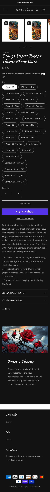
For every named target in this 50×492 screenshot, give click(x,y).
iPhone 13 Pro (11, 118)
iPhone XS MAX (12, 156)
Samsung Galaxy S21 (14, 181)
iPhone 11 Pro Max (13, 144)
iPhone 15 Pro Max (34, 93)
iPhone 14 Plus (12, 106)
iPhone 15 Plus (12, 93)
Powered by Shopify (33, 487)
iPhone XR (10, 150)
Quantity (5, 188)
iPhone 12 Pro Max (34, 131)
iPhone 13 (9, 112)
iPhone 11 (9, 137)
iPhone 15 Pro (28, 87)
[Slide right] (31, 47)
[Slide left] (19, 47)
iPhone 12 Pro (11, 131)
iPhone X (33, 144)
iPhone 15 (9, 87)
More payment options (25, 218)
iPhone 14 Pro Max (34, 106)
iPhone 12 (9, 125)
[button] (5, 10)
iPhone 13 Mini (28, 112)
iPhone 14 (9, 99)
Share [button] (7, 309)
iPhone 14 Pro (28, 99)
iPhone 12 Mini (28, 125)
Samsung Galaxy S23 (14, 169)
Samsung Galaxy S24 (14, 163)
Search (9, 422)
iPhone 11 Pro (27, 137)
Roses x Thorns (20, 487)
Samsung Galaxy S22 (14, 175)
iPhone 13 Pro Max (34, 118)
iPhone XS (26, 150)
